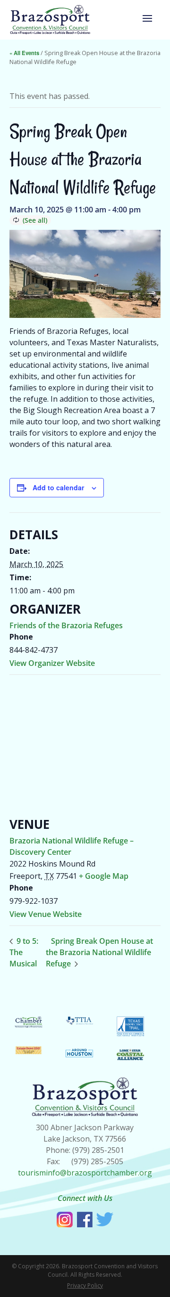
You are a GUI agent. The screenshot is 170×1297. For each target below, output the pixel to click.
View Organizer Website (52, 663)
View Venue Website (45, 914)
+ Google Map (103, 876)
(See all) (35, 220)
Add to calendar (58, 487)
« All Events (24, 53)
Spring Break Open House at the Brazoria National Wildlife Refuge (99, 952)
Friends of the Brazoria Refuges (66, 625)
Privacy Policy (85, 1285)
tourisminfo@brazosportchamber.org (85, 1172)
